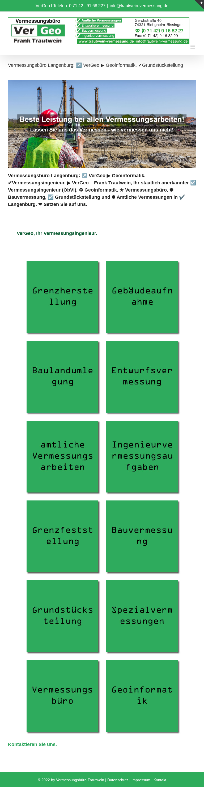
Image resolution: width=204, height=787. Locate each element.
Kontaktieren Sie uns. (32, 744)
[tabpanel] (102, 502)
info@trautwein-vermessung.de (139, 5)
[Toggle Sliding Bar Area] (199, 5)
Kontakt (160, 780)
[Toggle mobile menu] (193, 46)
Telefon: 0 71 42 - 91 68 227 (79, 5)
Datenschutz (117, 780)
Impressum (140, 780)
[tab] (57, 233)
